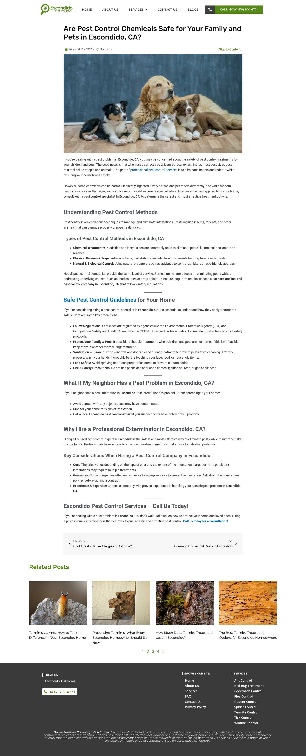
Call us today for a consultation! (205, 521)
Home (87, 9)
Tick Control (243, 717)
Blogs (193, 9)
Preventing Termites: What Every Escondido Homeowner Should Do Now (120, 638)
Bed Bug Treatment (249, 686)
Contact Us (167, 9)
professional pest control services (153, 170)
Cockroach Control (248, 691)
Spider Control (245, 707)
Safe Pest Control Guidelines (100, 299)
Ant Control (243, 680)
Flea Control (243, 696)
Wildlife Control (246, 723)
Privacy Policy (195, 707)
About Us (110, 9)
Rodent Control (245, 701)
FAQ (188, 696)
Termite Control (246, 712)
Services (136, 9)
